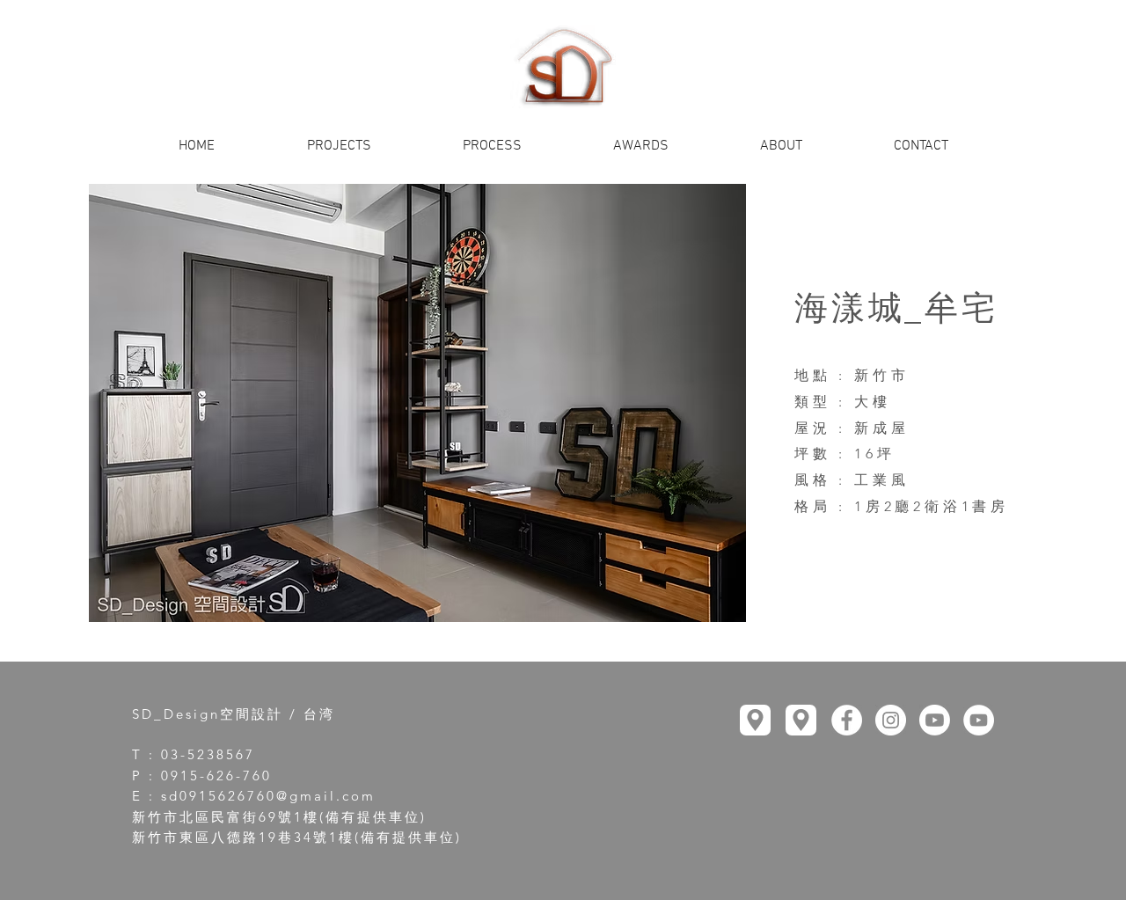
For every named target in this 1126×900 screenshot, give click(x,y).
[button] (417, 403)
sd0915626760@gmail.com (268, 795)
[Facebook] (846, 720)
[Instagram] (890, 720)
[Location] (755, 720)
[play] (703, 606)
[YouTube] (934, 720)
